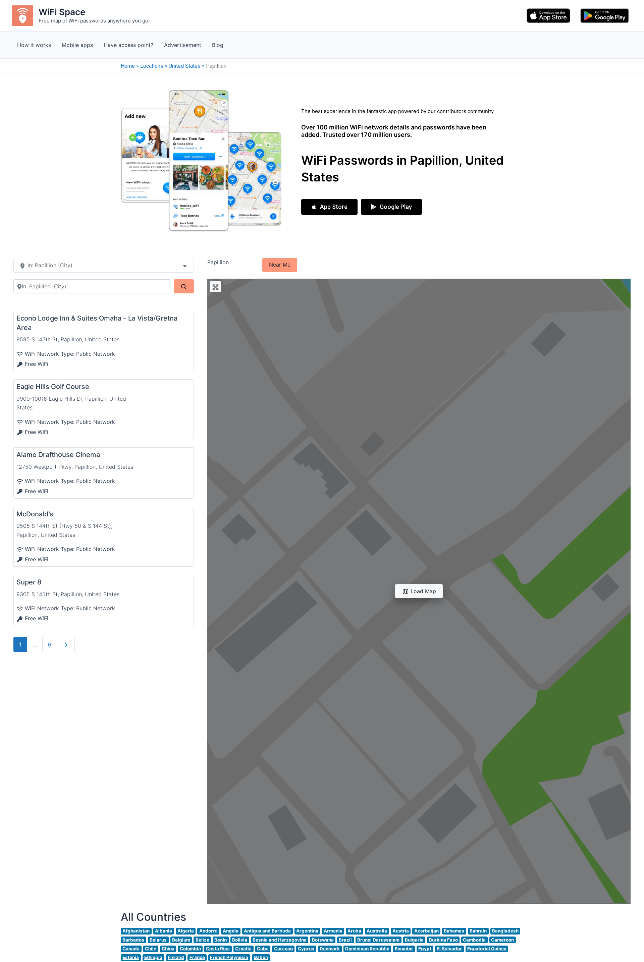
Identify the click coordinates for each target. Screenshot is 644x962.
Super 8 (29, 582)
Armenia (333, 930)
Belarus (158, 940)
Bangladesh (505, 930)
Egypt (424, 948)
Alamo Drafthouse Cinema (58, 455)
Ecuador (404, 948)
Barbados (133, 940)
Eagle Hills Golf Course (52, 387)
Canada (131, 948)
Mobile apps (77, 45)
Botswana (323, 940)
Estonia (130, 957)
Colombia (190, 948)
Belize (202, 940)
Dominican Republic (367, 948)
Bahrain (478, 930)
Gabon (261, 957)
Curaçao (283, 948)
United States (185, 66)
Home (128, 66)
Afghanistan (136, 930)
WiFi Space (62, 12)
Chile (150, 948)
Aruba (354, 930)
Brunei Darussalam (378, 940)
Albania (163, 930)
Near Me (279, 264)
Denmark (330, 948)
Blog (217, 45)
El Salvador (449, 948)
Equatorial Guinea (486, 948)
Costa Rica (218, 948)
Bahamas (454, 930)
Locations (151, 66)
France (197, 957)
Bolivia (239, 940)
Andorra (208, 930)
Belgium (181, 940)
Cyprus (306, 948)
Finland (176, 957)
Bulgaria (414, 940)
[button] (329, 207)
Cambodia (474, 940)
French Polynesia (229, 957)
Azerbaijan (426, 930)
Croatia (243, 948)
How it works (34, 45)
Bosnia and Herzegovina (280, 940)
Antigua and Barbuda (267, 930)
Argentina (307, 930)
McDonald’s (34, 514)
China (168, 948)
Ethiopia (153, 957)
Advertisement (182, 45)
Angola (230, 930)
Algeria (185, 930)
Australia (377, 930)
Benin (220, 940)
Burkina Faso (443, 940)
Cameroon (502, 940)
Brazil (345, 940)
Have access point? (128, 45)
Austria (400, 930)
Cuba (263, 948)
